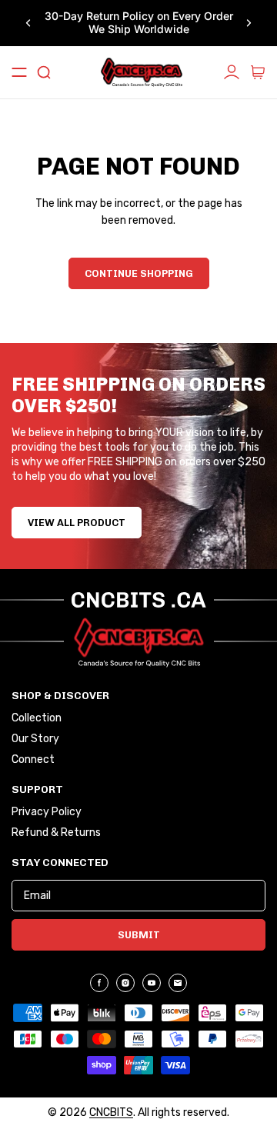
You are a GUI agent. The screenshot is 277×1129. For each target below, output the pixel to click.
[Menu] (19, 72)
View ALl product (76, 522)
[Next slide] (248, 23)
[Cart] (257, 72)
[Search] (44, 72)
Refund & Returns (56, 833)
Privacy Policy (47, 812)
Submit (139, 935)
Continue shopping (139, 273)
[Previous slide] (28, 23)
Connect (33, 759)
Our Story (35, 739)
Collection (37, 718)
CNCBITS (111, 1112)
